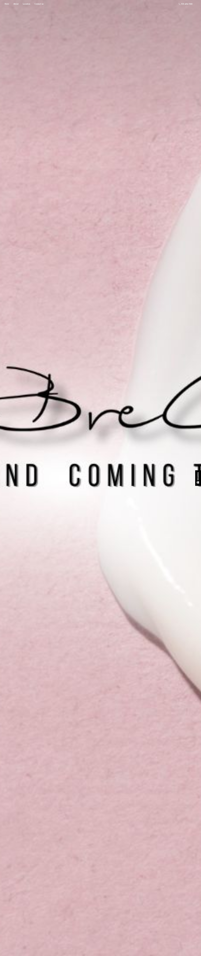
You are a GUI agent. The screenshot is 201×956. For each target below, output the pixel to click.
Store (7, 4)
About (15, 4)
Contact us (39, 4)
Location (26, 4)
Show (198, 478)
